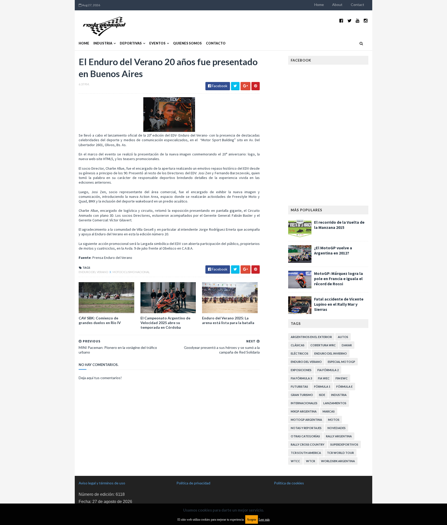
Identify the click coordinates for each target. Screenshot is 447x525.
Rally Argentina (339, 436)
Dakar (347, 345)
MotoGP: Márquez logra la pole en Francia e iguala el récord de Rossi (338, 278)
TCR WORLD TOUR (340, 452)
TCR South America (306, 452)
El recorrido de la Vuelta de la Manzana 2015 (339, 225)
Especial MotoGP (341, 361)
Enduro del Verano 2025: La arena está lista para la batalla (228, 320)
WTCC (295, 461)
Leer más (264, 519)
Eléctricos (299, 353)
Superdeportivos (344, 444)
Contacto (216, 43)
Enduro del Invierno (330, 353)
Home (319, 4)
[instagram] (365, 20)
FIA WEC (324, 378)
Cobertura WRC (323, 345)
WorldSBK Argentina (338, 461)
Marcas (329, 411)
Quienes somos (187, 43)
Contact (357, 4)
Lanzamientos (334, 403)
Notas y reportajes (306, 428)
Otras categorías (305, 436)
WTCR (310, 461)
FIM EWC (342, 378)
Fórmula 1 (322, 386)
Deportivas (131, 43)
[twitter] (349, 20)
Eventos (157, 43)
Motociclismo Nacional (131, 272)
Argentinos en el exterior (311, 337)
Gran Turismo (302, 394)
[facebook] (341, 20)
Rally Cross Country (307, 444)
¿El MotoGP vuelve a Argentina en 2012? (333, 250)
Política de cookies (289, 483)
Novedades (336, 428)
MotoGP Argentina (306, 419)
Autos (343, 337)
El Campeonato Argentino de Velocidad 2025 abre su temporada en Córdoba (165, 322)
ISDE (322, 394)
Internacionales (304, 403)
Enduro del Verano (94, 272)
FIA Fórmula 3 (301, 378)
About (337, 4)
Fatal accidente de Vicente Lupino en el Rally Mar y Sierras (338, 304)
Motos (333, 419)
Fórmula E (344, 386)
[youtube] (357, 20)
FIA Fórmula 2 (328, 370)
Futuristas (299, 386)
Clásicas (297, 345)
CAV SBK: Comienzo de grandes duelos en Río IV (100, 320)
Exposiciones (301, 370)
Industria (102, 43)
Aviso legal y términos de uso (102, 483)
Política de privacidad (193, 483)
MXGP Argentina (304, 411)
